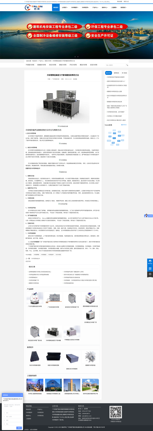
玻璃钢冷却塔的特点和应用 (114, 101)
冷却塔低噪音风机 (69, 283)
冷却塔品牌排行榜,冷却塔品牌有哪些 (39, 274)
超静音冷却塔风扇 (34, 283)
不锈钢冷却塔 (30, 65)
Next (2, 35)
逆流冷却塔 (93, 65)
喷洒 (111, 142)
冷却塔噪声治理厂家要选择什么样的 (74, 271)
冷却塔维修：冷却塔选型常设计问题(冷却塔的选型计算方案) (80, 280)
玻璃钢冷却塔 (41, 65)
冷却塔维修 (36, 241)
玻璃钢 (108, 140)
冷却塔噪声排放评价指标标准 (72, 277)
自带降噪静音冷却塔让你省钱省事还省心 (40, 271)
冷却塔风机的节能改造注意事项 (115, 77)
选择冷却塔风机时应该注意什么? (116, 81)
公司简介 (64, 7)
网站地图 (119, 1)
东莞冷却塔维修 (33, 429)
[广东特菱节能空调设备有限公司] (33, 9)
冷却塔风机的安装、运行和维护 (115, 112)
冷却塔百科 (85, 7)
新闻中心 (104, 7)
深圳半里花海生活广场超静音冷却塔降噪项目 (76, 274)
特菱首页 (34, 61)
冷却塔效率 (51, 254)
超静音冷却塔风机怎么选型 (114, 91)
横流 (111, 138)
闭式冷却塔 (52, 65)
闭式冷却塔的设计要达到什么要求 (116, 120)
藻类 (113, 130)
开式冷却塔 (73, 65)
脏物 (118, 131)
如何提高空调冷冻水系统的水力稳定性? (117, 86)
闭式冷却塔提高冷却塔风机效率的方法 (117, 96)
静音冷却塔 (48, 61)
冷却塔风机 (40, 415)
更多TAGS (124, 124)
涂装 (121, 140)
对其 (108, 136)
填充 (116, 135)
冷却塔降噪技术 (35, 258)
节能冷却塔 (121, 143)
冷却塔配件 (74, 7)
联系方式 (126, 1)
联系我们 (123, 7)
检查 (116, 144)
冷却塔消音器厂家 (34, 280)
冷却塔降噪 (36, 254)
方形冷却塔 (58, 254)
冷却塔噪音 (43, 254)
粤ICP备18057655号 (99, 427)
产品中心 (95, 7)
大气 (112, 133)
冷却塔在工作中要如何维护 (114, 116)
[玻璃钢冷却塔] (76, 35)
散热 (116, 141)
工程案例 (113, 7)
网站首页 (55, 7)
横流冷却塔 (83, 65)
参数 (121, 135)
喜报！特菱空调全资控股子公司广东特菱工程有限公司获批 (117, 106)
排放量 (119, 130)
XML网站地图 (88, 427)
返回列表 (28, 261)
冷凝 (123, 134)
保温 (123, 139)
